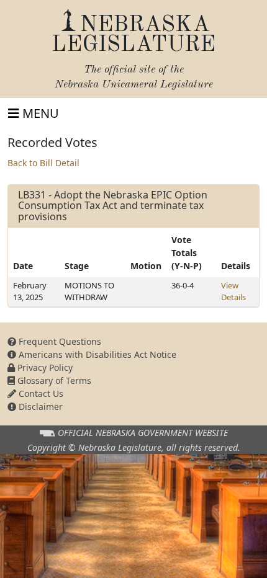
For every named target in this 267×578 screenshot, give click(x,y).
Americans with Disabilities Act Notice (96, 354)
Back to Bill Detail (43, 163)
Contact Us (39, 393)
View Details (233, 291)
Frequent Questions (58, 341)
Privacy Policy (44, 367)
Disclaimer (39, 406)
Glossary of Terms (53, 380)
